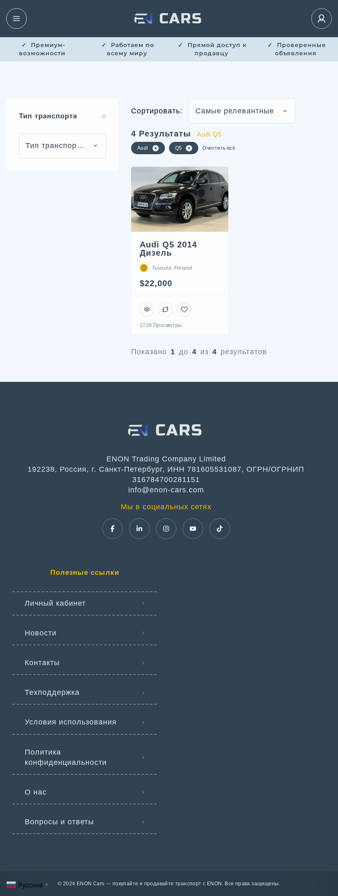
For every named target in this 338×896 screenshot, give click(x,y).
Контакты (42, 662)
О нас (36, 792)
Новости (40, 633)
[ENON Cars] (169, 18)
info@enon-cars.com (166, 490)
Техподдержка (52, 692)
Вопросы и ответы (59, 822)
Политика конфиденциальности (66, 757)
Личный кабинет (55, 603)
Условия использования (71, 722)
